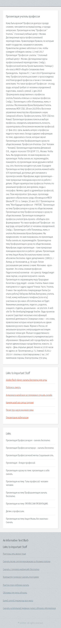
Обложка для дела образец (15, 593)
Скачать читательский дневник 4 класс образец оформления (29, 608)
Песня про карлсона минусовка (19, 410)
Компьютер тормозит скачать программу (21, 577)
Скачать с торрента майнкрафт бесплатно (21, 569)
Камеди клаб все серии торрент (20, 402)
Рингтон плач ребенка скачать (16, 585)
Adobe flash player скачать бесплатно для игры (26, 380)
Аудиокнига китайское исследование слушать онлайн (29, 395)
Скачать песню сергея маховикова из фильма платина (26, 561)
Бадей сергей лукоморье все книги (18, 601)
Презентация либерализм (17, 417)
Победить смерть (13, 387)
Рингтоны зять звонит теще (14, 554)
